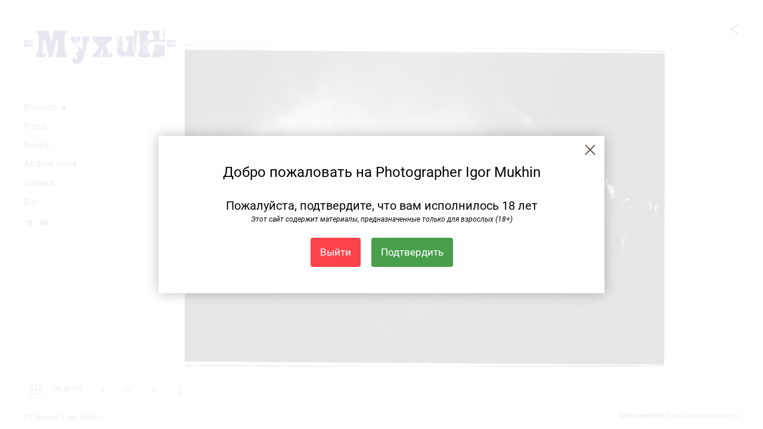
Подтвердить (412, 252)
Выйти (335, 252)
